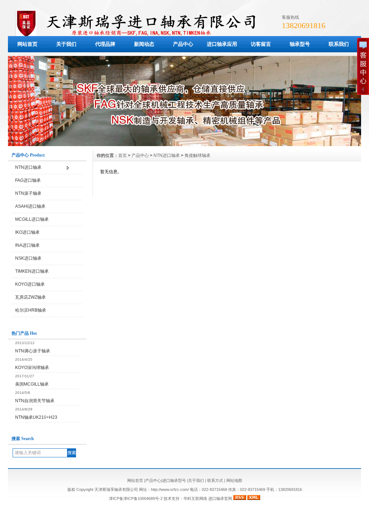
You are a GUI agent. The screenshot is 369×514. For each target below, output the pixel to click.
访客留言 (261, 44)
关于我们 (66, 44)
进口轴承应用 (222, 44)
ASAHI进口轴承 (30, 206)
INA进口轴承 (27, 245)
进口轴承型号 (174, 480)
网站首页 (27, 44)
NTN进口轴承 (28, 167)
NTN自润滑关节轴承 (34, 400)
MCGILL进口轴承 (32, 219)
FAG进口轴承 (28, 180)
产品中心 (183, 44)
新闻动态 (144, 44)
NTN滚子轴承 (28, 193)
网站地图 (234, 480)
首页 (122, 155)
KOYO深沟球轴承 (32, 367)
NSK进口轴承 (28, 258)
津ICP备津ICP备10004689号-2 (136, 498)
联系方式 (215, 480)
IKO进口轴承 (27, 232)
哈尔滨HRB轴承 (30, 310)
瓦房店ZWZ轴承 (30, 297)
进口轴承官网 (220, 498)
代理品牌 (105, 44)
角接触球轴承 (197, 155)
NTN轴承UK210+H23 (36, 417)
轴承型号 (300, 44)
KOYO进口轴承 (30, 284)
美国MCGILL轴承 (32, 384)
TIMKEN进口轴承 (32, 271)
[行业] (184, 144)
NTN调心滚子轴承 (32, 350)
